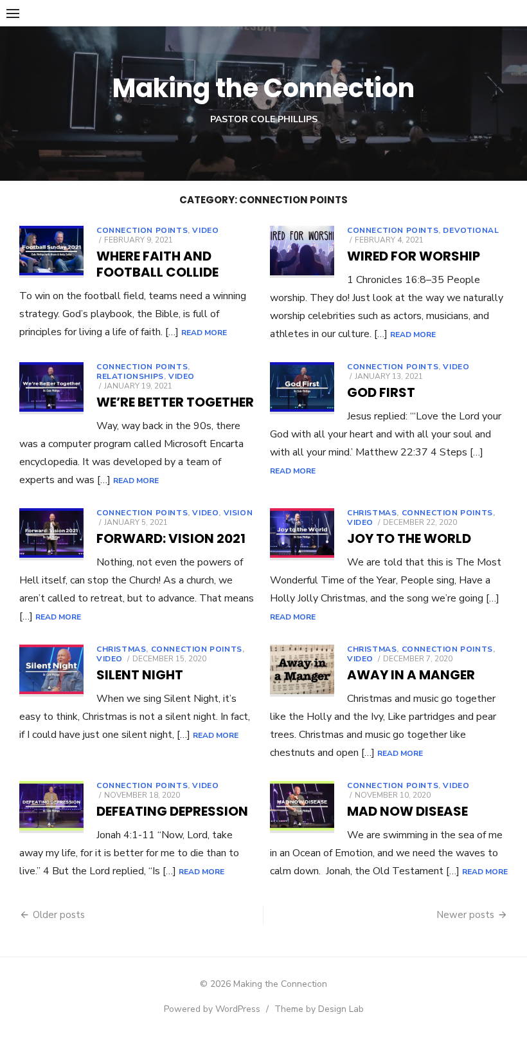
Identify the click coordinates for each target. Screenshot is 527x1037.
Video (205, 230)
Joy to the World (409, 538)
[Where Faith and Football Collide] (51, 252)
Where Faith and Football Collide (157, 264)
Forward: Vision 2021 (171, 538)
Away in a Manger (411, 675)
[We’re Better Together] (51, 388)
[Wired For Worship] (302, 252)
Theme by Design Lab (319, 1009)
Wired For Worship (413, 256)
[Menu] (13, 13)
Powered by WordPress (212, 1009)
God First (381, 392)
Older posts (59, 914)
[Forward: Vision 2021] (51, 534)
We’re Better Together (175, 402)
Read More (204, 332)
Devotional (471, 230)
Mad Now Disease (407, 811)
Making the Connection (263, 88)
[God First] (302, 388)
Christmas (372, 513)
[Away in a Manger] (302, 671)
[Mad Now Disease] (302, 807)
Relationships (130, 376)
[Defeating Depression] (51, 807)
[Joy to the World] (302, 534)
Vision (238, 513)
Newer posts (465, 914)
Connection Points (142, 230)
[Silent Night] (51, 671)
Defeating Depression (172, 811)
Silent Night (139, 675)
